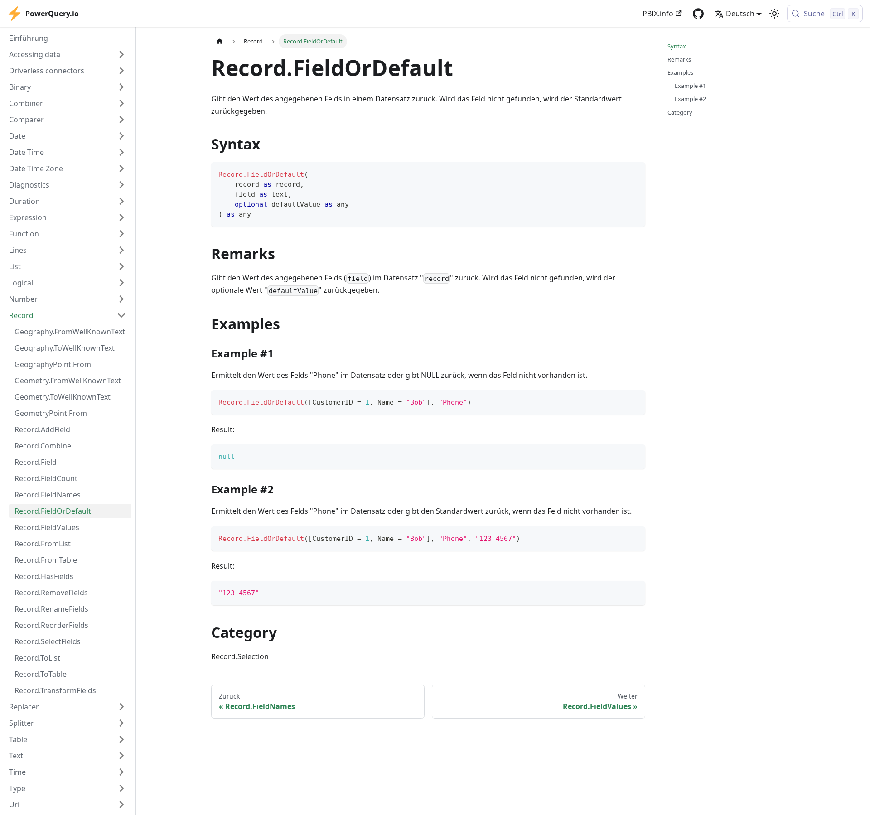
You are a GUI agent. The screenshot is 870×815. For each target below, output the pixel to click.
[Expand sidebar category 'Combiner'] (121, 103)
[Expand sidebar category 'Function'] (121, 234)
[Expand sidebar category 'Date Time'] (121, 152)
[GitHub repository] (698, 13)
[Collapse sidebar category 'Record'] (121, 315)
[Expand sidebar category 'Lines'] (121, 250)
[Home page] (219, 41)
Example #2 (690, 99)
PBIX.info (658, 14)
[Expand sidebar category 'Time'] (121, 772)
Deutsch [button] (740, 14)
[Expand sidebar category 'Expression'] (121, 217)
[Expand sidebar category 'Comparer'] (121, 119)
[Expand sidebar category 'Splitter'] (121, 723)
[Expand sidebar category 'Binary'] (121, 87)
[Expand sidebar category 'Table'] (121, 739)
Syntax (676, 46)
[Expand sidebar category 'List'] (121, 266)
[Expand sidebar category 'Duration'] (121, 201)
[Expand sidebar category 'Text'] (121, 755)
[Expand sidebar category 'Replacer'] (121, 706)
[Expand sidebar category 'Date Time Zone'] (121, 168)
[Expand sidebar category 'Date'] (121, 136)
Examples (680, 72)
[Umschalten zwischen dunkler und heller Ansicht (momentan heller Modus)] (774, 13)
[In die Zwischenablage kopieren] (634, 173)
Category (679, 112)
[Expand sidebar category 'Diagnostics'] (121, 185)
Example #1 (690, 86)
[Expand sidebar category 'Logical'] (121, 282)
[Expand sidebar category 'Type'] (121, 788)
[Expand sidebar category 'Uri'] (121, 804)
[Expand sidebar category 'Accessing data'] (121, 54)
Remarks (679, 59)
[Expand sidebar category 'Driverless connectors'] (121, 70)
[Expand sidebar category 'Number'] (121, 299)
